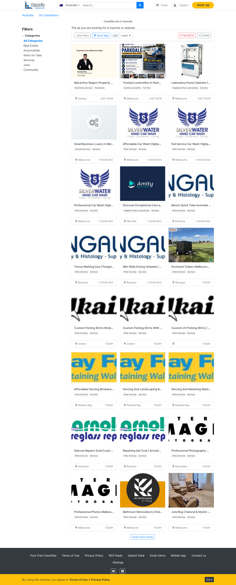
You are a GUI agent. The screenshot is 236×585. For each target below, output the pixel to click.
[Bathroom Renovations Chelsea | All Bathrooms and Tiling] (142, 490)
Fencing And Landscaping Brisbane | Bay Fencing (155, 389)
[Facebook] (113, 571)
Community (31, 69)
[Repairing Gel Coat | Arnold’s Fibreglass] (142, 429)
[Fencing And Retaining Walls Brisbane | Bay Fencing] (191, 367)
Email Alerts (158, 555)
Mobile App (178, 555)
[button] (180, 5)
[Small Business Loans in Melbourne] (94, 122)
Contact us (199, 555)
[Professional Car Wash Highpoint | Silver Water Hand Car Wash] (94, 183)
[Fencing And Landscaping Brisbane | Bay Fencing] (142, 367)
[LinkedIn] (122, 571)
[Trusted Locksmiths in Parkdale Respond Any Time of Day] (142, 61)
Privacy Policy (94, 555)
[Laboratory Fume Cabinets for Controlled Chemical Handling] (191, 61)
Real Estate (30, 45)
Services (29, 60)
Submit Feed (136, 555)
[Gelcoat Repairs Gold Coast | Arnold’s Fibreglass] (94, 429)
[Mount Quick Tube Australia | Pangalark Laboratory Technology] (191, 183)
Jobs (26, 65)
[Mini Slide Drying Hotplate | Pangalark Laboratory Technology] (142, 245)
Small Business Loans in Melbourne (97, 144)
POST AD (203, 5)
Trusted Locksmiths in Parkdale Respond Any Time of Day (161, 82)
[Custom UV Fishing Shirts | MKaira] (191, 306)
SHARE (205, 35)
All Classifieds (48, 15)
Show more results (142, 536)
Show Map (103, 35)
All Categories (33, 40)
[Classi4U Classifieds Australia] (35, 5)
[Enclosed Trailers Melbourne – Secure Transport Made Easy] (191, 245)
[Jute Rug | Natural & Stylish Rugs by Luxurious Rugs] (191, 490)
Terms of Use (70, 555)
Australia (28, 15)
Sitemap (118, 562)
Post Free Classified (43, 555)
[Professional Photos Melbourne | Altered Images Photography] (94, 490)
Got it (209, 579)
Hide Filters (83, 35)
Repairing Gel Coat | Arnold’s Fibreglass (149, 450)
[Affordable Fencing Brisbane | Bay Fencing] (94, 367)
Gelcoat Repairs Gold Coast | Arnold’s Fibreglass (106, 450)
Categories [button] (31, 35)
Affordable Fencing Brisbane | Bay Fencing (102, 389)
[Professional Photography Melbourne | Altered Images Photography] (191, 429)
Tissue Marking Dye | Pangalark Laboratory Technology (110, 266)
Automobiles (31, 50)
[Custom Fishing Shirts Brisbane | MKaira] (94, 306)
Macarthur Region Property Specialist (99, 82)
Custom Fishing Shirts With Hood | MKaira (151, 328)
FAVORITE (188, 35)
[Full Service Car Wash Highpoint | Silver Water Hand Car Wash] (191, 122)
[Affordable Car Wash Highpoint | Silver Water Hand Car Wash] (142, 122)
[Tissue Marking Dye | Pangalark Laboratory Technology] (94, 245)
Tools (164, 5)
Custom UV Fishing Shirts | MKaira (194, 328)
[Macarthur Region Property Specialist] (94, 61)
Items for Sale (32, 55)
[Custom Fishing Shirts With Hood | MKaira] (142, 306)
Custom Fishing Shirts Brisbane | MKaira (100, 328)
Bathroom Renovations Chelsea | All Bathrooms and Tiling (161, 512)
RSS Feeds (115, 555)
